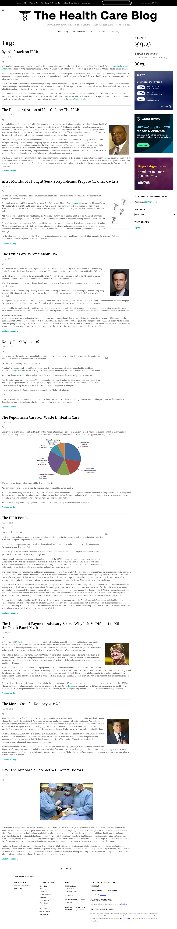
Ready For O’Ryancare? (21, 341)
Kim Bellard (43, 886)
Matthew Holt (151, 201)
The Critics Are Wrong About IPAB (30, 254)
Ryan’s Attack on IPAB (20, 51)
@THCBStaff (94, 886)
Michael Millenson (45, 894)
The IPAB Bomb (15, 517)
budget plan (16, 370)
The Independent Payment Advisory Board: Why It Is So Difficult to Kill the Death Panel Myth (61, 625)
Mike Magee (43, 889)
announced (76, 203)
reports (102, 271)
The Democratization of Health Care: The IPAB (40, 109)
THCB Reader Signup (71, 3)
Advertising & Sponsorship (51, 3)
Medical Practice (79, 31)
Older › (69, 868)
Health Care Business (97, 31)
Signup (137, 227)
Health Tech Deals (70, 889)
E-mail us (103, 895)
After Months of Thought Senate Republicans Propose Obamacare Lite (60, 181)
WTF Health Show (71, 892)
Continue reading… (81, 99)
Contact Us (86, 3)
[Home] (88, 16)
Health (71, 685)
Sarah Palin (22, 642)
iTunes (67, 902)
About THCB (21, 3)
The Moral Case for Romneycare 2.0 (31, 703)
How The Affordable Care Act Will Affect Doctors (42, 770)
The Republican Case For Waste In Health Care (40, 417)
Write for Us (33, 3)
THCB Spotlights (70, 886)
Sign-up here (79, 909)
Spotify (72, 902)
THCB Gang (114, 31)
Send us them (123, 904)
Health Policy (63, 31)
